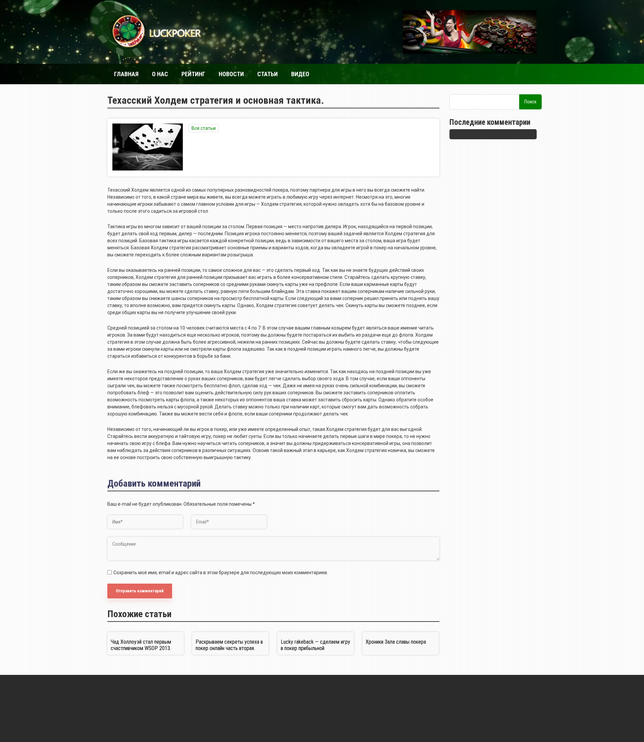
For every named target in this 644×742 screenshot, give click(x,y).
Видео (300, 74)
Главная (126, 74)
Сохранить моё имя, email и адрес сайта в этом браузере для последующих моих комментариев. (220, 572)
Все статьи (204, 128)
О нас (160, 74)
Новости (231, 74)
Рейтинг (193, 74)
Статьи (267, 74)
